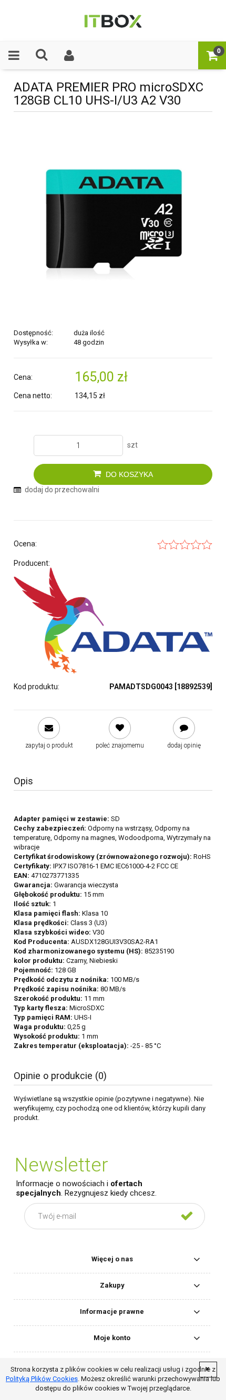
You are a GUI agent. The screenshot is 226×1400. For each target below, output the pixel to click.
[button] (14, 55)
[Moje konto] (69, 55)
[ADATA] (113, 620)
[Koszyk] (212, 55)
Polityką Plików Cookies (42, 1379)
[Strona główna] (113, 20)
